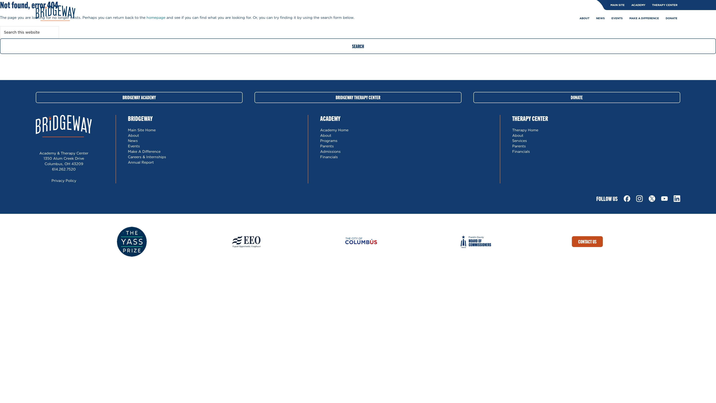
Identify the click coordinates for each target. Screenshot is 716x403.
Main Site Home (142, 129)
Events (134, 146)
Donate (577, 97)
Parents (327, 146)
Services (519, 140)
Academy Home (334, 129)
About (133, 135)
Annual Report (141, 162)
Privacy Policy (63, 180)
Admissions (330, 151)
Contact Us (587, 241)
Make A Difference (144, 151)
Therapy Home (525, 129)
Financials (329, 156)
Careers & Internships (147, 156)
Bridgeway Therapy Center (358, 97)
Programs (328, 140)
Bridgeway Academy (139, 97)
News (133, 140)
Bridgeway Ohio (55, 13)
